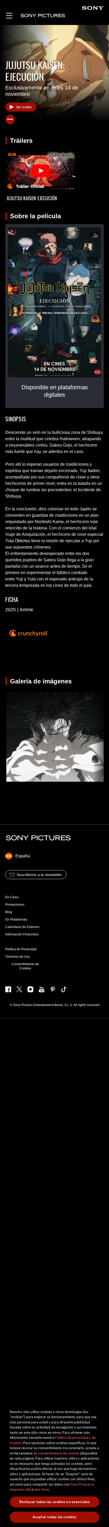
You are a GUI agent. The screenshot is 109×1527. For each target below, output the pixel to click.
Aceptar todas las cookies (54, 1517)
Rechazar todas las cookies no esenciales (54, 1502)
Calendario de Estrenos (22, 927)
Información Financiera (21, 934)
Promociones (14, 904)
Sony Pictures (80, 1484)
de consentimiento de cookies (56, 1453)
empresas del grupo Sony (29, 1489)
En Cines (12, 897)
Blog (8, 912)
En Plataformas (16, 919)
